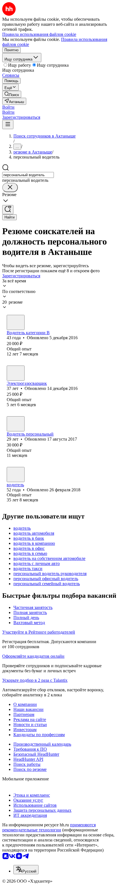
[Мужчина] (16, 322)
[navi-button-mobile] (7, 124)
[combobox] (28, 175)
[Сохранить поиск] (7, 209)
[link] (11, 94)
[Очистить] (10, 187)
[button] (8, 107)
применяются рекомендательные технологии (49, 827)
